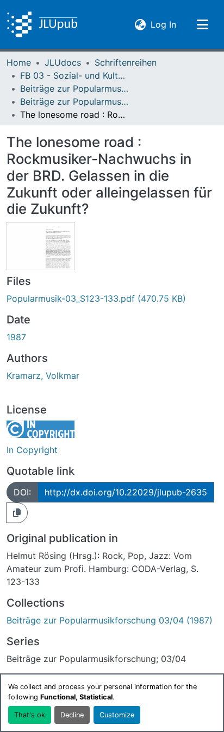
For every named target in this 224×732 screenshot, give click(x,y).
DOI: (22, 492)
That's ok (29, 715)
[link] (112, 298)
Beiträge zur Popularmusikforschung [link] (74, 88)
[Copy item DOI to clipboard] (17, 512)
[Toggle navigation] (202, 24)
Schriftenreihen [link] (126, 62)
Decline (72, 715)
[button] (42, 24)
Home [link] (19, 62)
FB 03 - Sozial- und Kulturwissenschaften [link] (74, 75)
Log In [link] (163, 24)
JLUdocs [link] (63, 62)
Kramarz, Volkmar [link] (43, 375)
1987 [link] (16, 337)
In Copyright (32, 449)
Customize (116, 715)
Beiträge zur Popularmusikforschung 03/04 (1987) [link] (74, 101)
